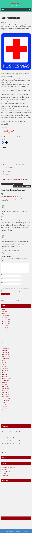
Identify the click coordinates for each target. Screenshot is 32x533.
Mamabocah (5, 518)
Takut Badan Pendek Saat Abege (22, 186)
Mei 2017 (4, 364)
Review (4, 473)
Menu (3, 9)
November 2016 (6, 376)
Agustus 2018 (5, 342)
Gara (2, 220)
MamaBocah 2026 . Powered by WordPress (16, 531)
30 (2, 450)
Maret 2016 (5, 386)
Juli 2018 (4, 344)
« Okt (2, 452)
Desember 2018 (6, 338)
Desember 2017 (6, 352)
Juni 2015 (4, 405)
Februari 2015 (5, 413)
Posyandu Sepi (19, 163)
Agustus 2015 (5, 400)
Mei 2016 (4, 382)
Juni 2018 (4, 346)
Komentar (4, 262)
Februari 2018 (5, 348)
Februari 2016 (5, 388)
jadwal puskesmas (17, 179)
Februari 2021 (5, 326)
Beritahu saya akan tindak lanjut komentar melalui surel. (15, 288)
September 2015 (6, 398)
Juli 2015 (4, 403)
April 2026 (4, 311)
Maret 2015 (5, 411)
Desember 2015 (6, 392)
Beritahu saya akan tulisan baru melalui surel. (12, 291)
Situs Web (3, 282)
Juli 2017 (4, 360)
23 (2, 447)
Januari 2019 (5, 336)
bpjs (11, 179)
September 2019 (6, 332)
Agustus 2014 (5, 421)
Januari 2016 (5, 390)
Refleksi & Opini (6, 471)
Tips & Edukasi (5, 475)
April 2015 (4, 409)
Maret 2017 (5, 368)
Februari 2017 (5, 370)
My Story (3, 179)
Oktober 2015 (5, 396)
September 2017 (6, 356)
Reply (2, 203)
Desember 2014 (6, 417)
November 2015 (6, 394)
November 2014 (6, 419)
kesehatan (25, 179)
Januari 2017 (5, 372)
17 (5, 443)
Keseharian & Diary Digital (8, 467)
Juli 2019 (4, 334)
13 (13, 440)
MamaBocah (16, 3)
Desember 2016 (6, 374)
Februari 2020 (5, 330)
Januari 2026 (5, 317)
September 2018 (6, 340)
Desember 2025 (6, 319)
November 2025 (6, 321)
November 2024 (6, 323)
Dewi (2, 196)
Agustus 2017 (5, 358)
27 (13, 447)
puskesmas (4, 180)
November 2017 (6, 354)
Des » (5, 452)
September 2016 (6, 378)
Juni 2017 (4, 362)
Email (2, 278)
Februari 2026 (5, 315)
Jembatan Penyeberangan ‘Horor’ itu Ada (12, 184)
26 (10, 447)
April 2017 (4, 366)
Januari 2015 (5, 415)
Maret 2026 (5, 313)
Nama (2, 274)
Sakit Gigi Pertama (5, 171)
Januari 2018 (5, 350)
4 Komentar (16, 22)
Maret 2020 (5, 328)
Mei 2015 (4, 407)
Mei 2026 (4, 309)
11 (8, 440)
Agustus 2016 (5, 380)
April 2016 (4, 384)
